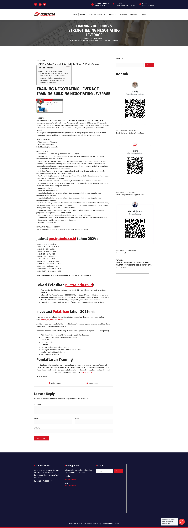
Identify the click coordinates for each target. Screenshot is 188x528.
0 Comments (93, 383)
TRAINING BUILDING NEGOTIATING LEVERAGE (55, 73)
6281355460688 (70, 480)
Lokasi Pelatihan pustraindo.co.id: (53, 78)
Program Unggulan (95, 14)
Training (111, 14)
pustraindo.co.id (62, 238)
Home (74, 14)
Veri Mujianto (56, 383)
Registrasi (133, 14)
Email (78, 418)
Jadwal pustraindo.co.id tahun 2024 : (54, 76)
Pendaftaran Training (49, 82)
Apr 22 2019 (40, 60)
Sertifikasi (123, 14)
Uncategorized (96, 38)
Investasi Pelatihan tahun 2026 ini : (53, 80)
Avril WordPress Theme (110, 524)
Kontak (143, 14)
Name (37, 418)
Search (119, 58)
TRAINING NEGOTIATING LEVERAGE (50, 71)
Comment (38, 404)
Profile (82, 14)
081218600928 (86, 372)
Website (37, 428)
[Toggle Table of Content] (66, 68)
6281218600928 (70, 486)
